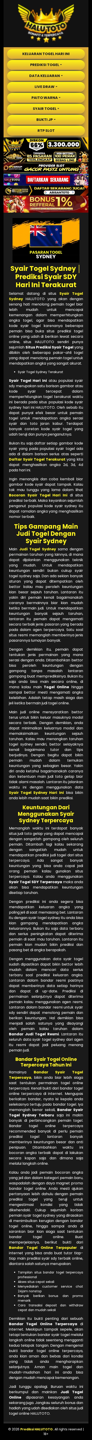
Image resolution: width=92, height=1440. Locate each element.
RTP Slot (46, 130)
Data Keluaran (44, 75)
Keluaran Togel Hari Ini (46, 53)
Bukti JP (44, 119)
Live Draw (44, 86)
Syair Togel (44, 108)
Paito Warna (44, 97)
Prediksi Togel (44, 64)
